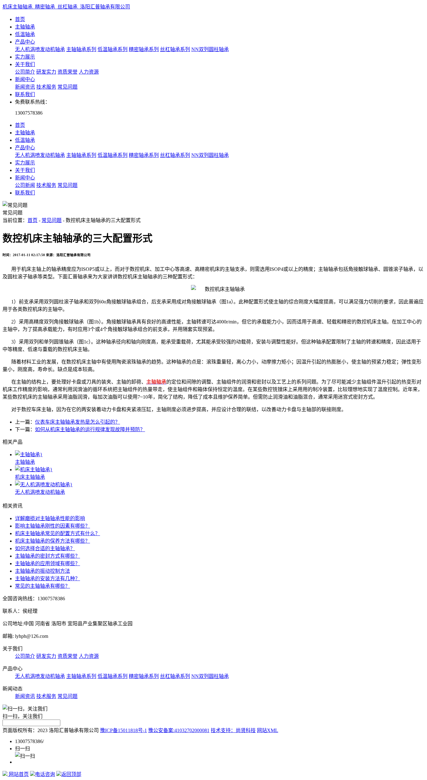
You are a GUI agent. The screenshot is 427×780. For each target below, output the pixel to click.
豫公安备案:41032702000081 (178, 730)
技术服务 (46, 87)
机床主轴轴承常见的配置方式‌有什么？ (57, 533)
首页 (20, 19)
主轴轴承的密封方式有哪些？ (47, 556)
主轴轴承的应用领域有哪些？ (47, 563)
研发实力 (46, 72)
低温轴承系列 (113, 49)
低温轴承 (25, 34)
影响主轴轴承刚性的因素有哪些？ (52, 526)
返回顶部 (71, 774)
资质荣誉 (68, 72)
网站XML (267, 730)
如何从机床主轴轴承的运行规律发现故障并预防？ (90, 429)
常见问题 (68, 87)
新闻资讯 (25, 87)
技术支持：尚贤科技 (233, 730)
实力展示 (25, 56)
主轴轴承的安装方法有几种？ (47, 578)
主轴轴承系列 (81, 49)
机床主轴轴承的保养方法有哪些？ (52, 541)
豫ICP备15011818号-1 (123, 730)
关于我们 (25, 64)
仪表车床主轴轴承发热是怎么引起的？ (77, 422)
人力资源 (89, 72)
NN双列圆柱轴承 (210, 49)
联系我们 (25, 94)
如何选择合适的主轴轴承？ (45, 548)
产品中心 (25, 41)
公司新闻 (25, 185)
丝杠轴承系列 (175, 49)
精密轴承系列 (144, 49)
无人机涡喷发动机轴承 (40, 49)
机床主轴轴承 (30, 477)
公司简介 (25, 72)
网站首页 (18, 774)
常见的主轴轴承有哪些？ (42, 586)
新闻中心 (25, 79)
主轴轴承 (25, 26)
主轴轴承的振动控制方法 (42, 571)
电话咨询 (45, 774)
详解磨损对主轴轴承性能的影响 (50, 518)
